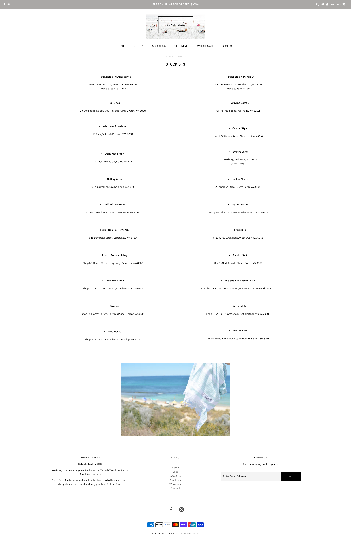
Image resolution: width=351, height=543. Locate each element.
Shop (136, 46)
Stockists (181, 46)
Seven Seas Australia (186, 533)
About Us (159, 46)
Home (120, 46)
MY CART (339, 4)
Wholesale (205, 46)
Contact (228, 46)
